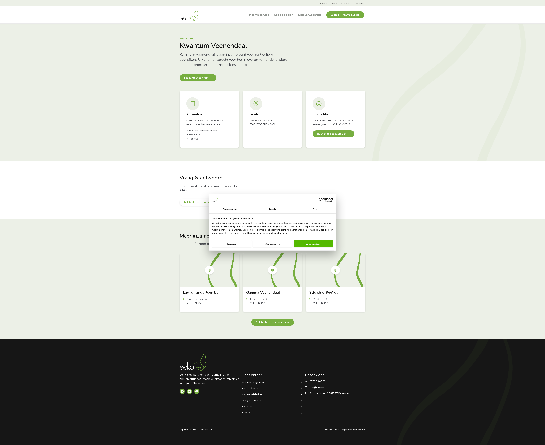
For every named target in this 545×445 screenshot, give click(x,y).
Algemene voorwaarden (353, 429)
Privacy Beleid (332, 429)
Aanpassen (270, 244)
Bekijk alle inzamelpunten (271, 322)
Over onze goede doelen (331, 134)
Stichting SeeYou (323, 292)
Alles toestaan (313, 244)
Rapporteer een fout (196, 78)
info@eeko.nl (317, 387)
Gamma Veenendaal (263, 292)
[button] (351, 3)
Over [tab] (315, 209)
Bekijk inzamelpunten (347, 15)
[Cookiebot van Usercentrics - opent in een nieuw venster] (320, 200)
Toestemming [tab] (230, 209)
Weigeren (231, 244)
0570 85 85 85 (318, 381)
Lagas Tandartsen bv (200, 292)
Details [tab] (272, 209)
